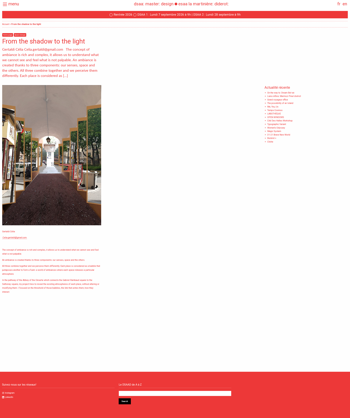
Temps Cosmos (274, 110)
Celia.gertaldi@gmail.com (15, 237)
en (345, 3)
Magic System (274, 131)
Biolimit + (271, 138)
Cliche (270, 141)
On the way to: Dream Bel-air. (281, 92)
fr (338, 3)
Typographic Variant (276, 124)
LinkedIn (9, 397)
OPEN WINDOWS (275, 117)
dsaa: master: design (153, 3)
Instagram (9, 393)
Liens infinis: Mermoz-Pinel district (284, 96)
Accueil (5, 24)
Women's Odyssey (276, 127)
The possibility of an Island (280, 103)
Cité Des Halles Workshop (280, 120)
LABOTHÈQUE (274, 113)
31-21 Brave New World (278, 134)
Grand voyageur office (277, 99)
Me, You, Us (272, 106)
